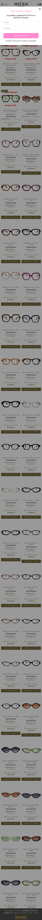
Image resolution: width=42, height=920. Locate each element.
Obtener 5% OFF (21, 35)
